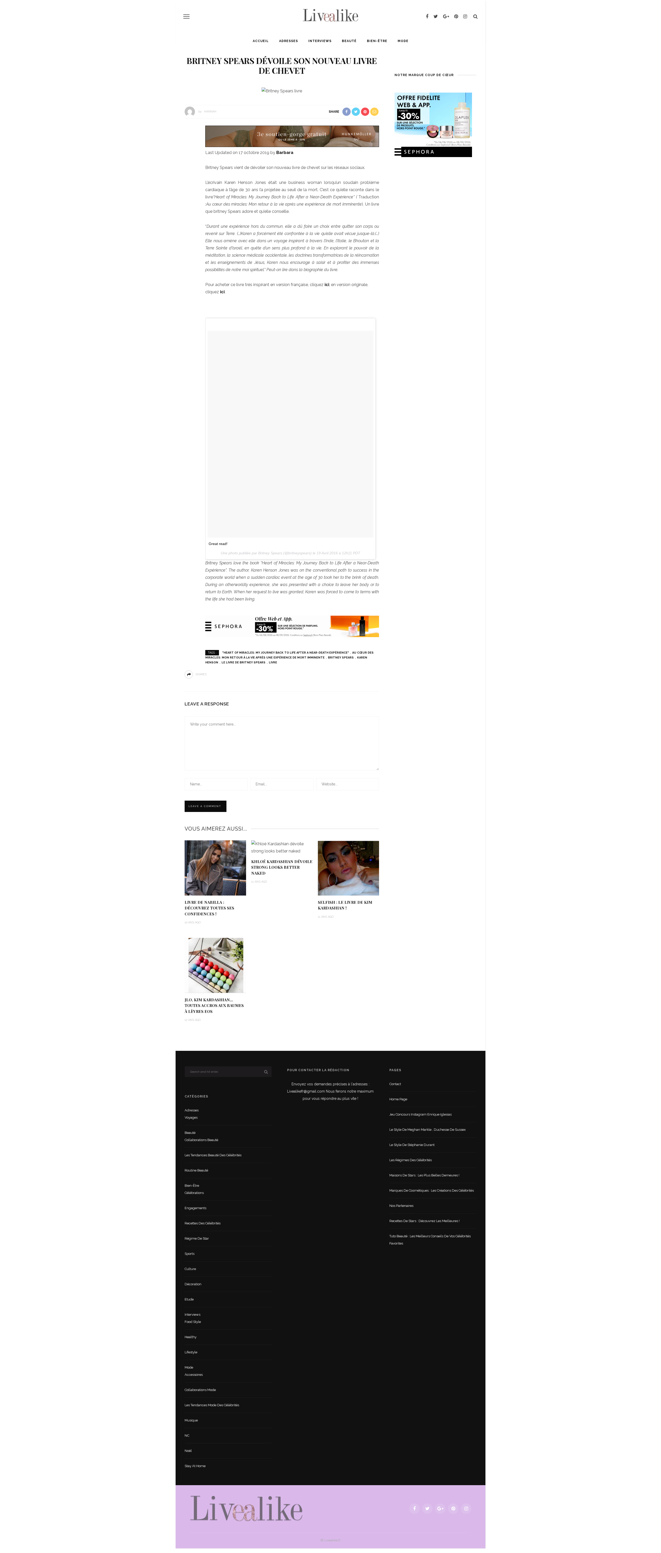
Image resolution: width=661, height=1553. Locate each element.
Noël (188, 1451)
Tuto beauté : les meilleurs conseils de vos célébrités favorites (430, 1239)
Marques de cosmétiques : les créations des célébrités (431, 1190)
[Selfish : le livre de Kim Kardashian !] (348, 867)
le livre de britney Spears (243, 662)
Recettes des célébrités (203, 1223)
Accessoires (194, 1375)
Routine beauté (196, 1170)
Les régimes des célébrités (410, 1160)
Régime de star (197, 1238)
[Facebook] (427, 16)
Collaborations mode (200, 1390)
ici (327, 284)
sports (189, 1254)
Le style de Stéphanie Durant (412, 1145)
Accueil (261, 41)
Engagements (195, 1208)
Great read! (218, 544)
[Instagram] (465, 16)
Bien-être (377, 41)
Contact (395, 1084)
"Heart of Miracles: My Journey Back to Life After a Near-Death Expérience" (285, 652)
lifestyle (191, 1352)
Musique (191, 1420)
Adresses (288, 41)
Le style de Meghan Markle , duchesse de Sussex (427, 1130)
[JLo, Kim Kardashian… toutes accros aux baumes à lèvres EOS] (215, 965)
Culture (190, 1269)
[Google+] (446, 16)
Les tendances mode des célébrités (212, 1405)
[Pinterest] (456, 16)
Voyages (191, 1117)
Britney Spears (341, 657)
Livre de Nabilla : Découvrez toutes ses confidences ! (209, 908)
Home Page (398, 1099)
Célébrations (194, 1193)
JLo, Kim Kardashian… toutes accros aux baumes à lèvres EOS (214, 1005)
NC (187, 1435)
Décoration (193, 1284)
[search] (475, 16)
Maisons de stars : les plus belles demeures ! (424, 1175)
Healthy (190, 1337)
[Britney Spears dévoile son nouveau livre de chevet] (282, 90)
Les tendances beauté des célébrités (213, 1155)
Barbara (284, 152)
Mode (403, 41)
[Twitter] (435, 16)
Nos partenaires (401, 1206)
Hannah (210, 111)
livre (273, 662)
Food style (193, 1322)
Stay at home (195, 1466)
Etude (189, 1299)
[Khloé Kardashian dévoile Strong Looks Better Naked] (282, 847)
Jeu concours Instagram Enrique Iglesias (420, 1114)
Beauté (349, 41)
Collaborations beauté (201, 1140)
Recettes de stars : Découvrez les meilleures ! (424, 1221)
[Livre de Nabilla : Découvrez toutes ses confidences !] (215, 867)
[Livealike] (246, 1508)
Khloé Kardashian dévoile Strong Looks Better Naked (281, 867)
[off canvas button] (186, 16)
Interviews (320, 41)
